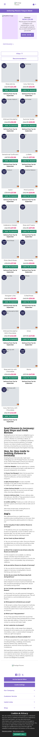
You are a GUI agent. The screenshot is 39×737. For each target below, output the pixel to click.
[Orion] (28, 319)
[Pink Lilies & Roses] (10, 249)
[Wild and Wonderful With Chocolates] (10, 319)
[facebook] (16, 675)
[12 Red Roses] (28, 284)
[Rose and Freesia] (28, 214)
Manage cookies (7, 731)
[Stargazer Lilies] (10, 284)
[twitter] (22, 675)
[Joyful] (10, 178)
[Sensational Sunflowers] (10, 143)
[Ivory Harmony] (28, 72)
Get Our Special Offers (19, 679)
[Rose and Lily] (10, 72)
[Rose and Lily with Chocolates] (10, 358)
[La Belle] (28, 143)
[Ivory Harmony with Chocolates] (10, 396)
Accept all (19, 734)
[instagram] (19, 675)
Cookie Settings (19, 685)
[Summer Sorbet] (28, 108)
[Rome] (28, 358)
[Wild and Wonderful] (10, 108)
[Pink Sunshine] (28, 178)
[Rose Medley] (28, 249)
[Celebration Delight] (10, 214)
